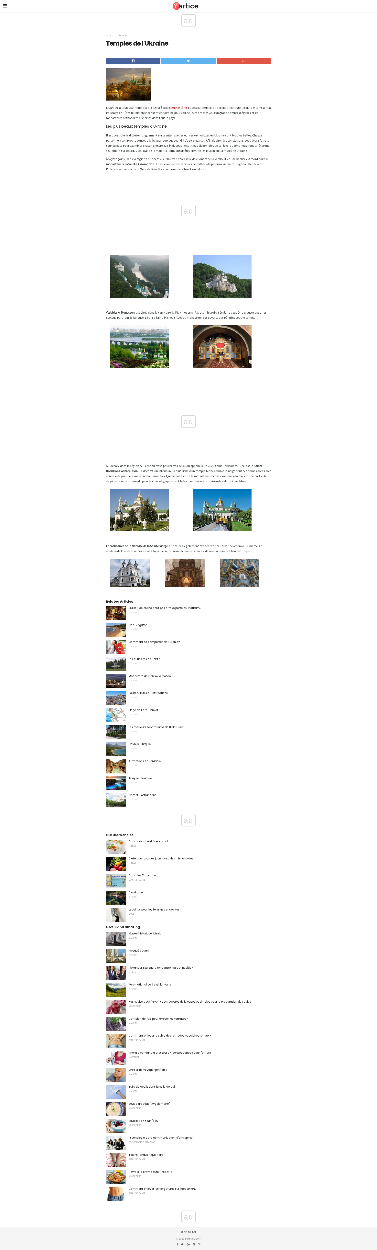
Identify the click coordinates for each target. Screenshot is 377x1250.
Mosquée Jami (139, 951)
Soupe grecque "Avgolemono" (149, 1104)
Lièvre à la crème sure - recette (150, 1172)
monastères (179, 108)
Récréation (123, 35)
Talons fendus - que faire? (147, 1155)
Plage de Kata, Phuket (143, 710)
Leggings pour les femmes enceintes (154, 909)
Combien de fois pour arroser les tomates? (158, 1019)
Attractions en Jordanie (145, 761)
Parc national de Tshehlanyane (150, 984)
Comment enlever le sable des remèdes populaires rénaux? (170, 1036)
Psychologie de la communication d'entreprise (161, 1138)
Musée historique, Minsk (145, 933)
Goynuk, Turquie (140, 744)
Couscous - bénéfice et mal (148, 841)
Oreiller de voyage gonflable (148, 1070)
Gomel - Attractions (142, 795)
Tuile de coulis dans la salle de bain (153, 1087)
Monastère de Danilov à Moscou (151, 676)
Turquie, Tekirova (140, 778)
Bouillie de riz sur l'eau (143, 1121)
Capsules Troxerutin (142, 875)
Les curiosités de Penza (144, 659)
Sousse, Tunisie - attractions (148, 693)
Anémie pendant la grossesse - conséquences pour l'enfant (170, 1053)
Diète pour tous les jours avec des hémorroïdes (161, 858)
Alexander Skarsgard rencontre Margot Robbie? (161, 968)
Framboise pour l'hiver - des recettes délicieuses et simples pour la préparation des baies (190, 1002)
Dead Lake (136, 892)
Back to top (188, 1232)
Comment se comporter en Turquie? (154, 642)
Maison (110, 35)
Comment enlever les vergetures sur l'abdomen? (162, 1189)
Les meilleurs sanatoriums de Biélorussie (156, 727)
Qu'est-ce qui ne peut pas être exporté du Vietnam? (165, 608)
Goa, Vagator (138, 625)
